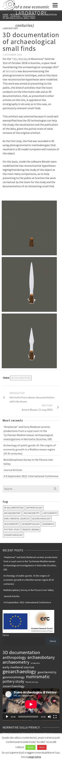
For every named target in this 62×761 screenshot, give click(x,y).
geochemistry (11, 524)
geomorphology (31, 524)
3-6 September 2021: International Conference (30, 476)
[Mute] (49, 716)
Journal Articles (12, 470)
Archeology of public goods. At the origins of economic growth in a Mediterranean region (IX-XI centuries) (29, 449)
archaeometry (32, 513)
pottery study (12, 529)
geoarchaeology (41, 518)
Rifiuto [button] (41, 747)
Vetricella (11, 71)
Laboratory (10, 28)
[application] (31, 704)
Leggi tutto (34, 756)
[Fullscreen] (55, 716)
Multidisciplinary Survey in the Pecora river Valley (28, 461)
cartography (50, 513)
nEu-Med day (20, 59)
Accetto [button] (30, 747)
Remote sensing (31, 529)
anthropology (34, 507)
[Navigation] (55, 5)
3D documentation (21, 377)
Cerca (6, 635)
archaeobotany (12, 513)
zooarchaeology (13, 535)
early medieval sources (16, 518)
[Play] (7, 716)
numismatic (48, 524)
